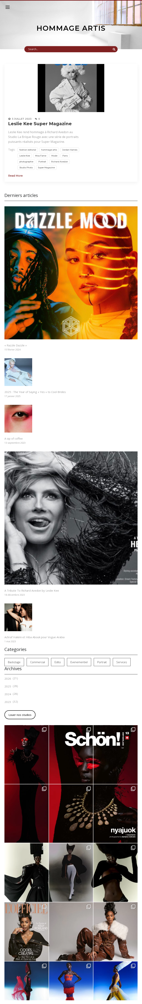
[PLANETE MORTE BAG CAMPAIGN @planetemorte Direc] (71, 872)
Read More (15, 175)
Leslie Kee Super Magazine (40, 123)
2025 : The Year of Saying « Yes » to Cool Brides (35, 392)
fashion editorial (27, 150)
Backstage (14, 662)
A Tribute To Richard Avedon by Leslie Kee (31, 590)
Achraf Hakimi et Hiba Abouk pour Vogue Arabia (34, 637)
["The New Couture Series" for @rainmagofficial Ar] (115, 872)
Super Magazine (46, 167)
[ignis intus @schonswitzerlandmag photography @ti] (26, 754)
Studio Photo (26, 167)
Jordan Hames (69, 150)
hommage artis (49, 150)
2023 (7, 702)
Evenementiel (79, 662)
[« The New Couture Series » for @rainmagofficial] (26, 872)
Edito (58, 662)
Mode (54, 155)
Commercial (37, 662)
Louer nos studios (20, 715)
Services (121, 662)
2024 (7, 694)
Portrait (42, 161)
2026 (7, 678)
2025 (7, 686)
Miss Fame (40, 155)
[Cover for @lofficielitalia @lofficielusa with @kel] (26, 931)
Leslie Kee (24, 155)
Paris (65, 155)
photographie (26, 161)
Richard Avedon (59, 161)
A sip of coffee (13, 438)
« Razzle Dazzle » (15, 345)
